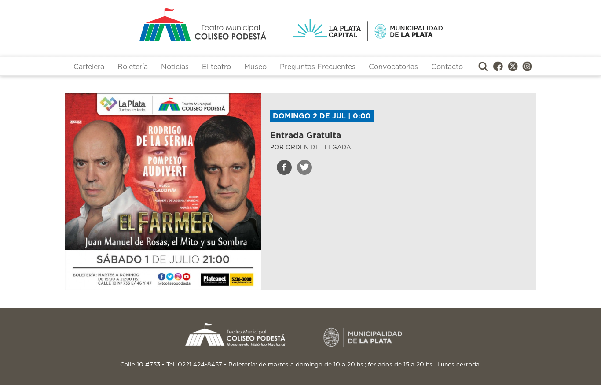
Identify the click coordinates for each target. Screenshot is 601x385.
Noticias (175, 66)
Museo (255, 66)
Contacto (447, 66)
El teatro (216, 66)
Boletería (132, 66)
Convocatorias (393, 66)
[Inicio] (168, 24)
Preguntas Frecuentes (317, 66)
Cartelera (88, 66)
